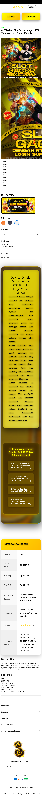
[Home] (18, 7)
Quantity (4, 229)
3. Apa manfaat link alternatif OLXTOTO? (19, 490)
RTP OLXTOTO (17, 787)
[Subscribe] (35, 766)
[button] (2, 7)
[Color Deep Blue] (10, 223)
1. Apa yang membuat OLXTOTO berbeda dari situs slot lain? (20, 466)
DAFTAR (31, 16)
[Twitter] (5, 258)
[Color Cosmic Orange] (3, 223)
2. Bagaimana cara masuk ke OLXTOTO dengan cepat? (19, 478)
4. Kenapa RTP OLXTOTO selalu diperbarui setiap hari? (20, 502)
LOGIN (11, 16)
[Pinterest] (8, 258)
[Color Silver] (16, 223)
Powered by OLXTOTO (28, 787)
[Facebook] (2, 258)
